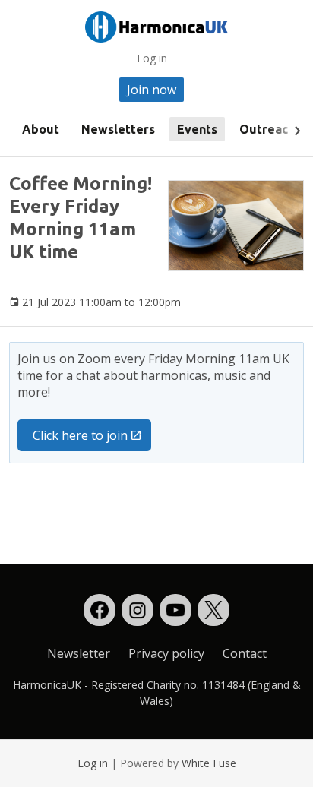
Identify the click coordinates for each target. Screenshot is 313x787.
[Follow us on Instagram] (137, 610)
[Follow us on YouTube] (175, 610)
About (40, 129)
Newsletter (78, 653)
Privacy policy (166, 653)
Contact (245, 653)
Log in (152, 58)
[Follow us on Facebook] (99, 610)
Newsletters (118, 129)
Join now (151, 89)
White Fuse (209, 763)
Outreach (267, 129)
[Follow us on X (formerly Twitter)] (213, 610)
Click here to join (80, 435)
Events (197, 129)
